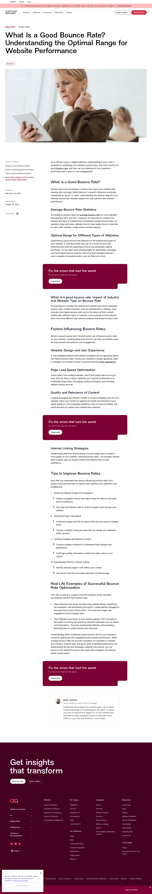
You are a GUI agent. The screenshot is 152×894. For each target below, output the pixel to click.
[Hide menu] (150, 887)
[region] (23, 881)
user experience (108, 362)
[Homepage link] (14, 801)
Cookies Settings (135, 878)
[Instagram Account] (19, 843)
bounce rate (62, 168)
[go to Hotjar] (28, 2)
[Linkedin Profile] (11, 843)
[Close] (40, 873)
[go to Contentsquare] (14, 2)
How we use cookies (20, 880)
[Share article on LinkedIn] (17, 213)
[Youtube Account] (15, 843)
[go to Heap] (22, 2)
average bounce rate (90, 215)
